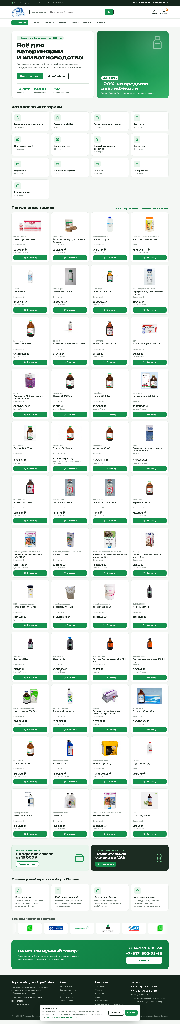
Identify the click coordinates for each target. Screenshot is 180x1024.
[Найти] (109, 12)
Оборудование (66, 1000)
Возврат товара (102, 1000)
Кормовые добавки (68, 990)
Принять (131, 1013)
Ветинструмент (66, 997)
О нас (97, 997)
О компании (48, 22)
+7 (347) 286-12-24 (141, 3)
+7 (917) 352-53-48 (160, 3)
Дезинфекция (66, 993)
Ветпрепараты (66, 986)
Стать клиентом (106, 864)
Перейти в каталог (29, 76)
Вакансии (86, 22)
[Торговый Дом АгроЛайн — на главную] (18, 12)
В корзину (32, 258)
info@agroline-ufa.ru (139, 994)
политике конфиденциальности (61, 1017)
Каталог (22, 22)
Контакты (100, 22)
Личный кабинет (56, 76)
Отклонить (116, 1013)
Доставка (62, 22)
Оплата (75, 22)
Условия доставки (27, 864)
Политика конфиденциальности (109, 1004)
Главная (35, 22)
